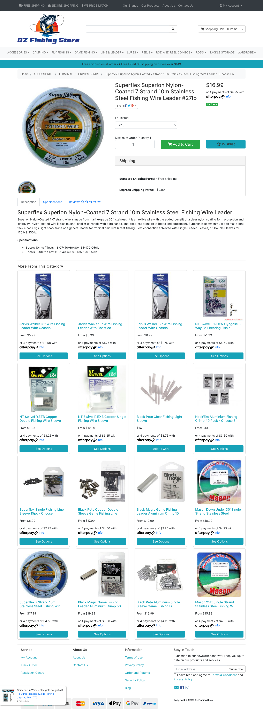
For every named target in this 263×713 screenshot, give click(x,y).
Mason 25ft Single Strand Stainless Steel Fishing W (214, 604)
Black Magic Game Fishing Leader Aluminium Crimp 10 (158, 511)
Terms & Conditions (224, 675)
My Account (29, 657)
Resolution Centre (32, 672)
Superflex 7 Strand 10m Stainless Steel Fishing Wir (40, 604)
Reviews (75, 202)
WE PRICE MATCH (95, 5)
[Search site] (173, 28)
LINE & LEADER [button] (111, 52)
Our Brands (130, 5)
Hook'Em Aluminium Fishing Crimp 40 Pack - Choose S (216, 419)
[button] (231, 5)
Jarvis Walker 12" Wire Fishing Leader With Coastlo (159, 326)
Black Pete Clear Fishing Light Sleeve (159, 419)
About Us (169, 5)
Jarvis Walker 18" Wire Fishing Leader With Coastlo (42, 326)
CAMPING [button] (39, 52)
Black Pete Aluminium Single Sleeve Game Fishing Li (158, 604)
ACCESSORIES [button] (17, 52)
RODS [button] (200, 52)
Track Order (29, 665)
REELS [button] (146, 52)
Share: (121, 105)
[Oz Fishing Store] (48, 28)
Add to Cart (182, 144)
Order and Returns (137, 672)
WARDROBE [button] (246, 52)
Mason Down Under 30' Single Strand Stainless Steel (218, 511)
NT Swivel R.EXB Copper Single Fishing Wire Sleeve (102, 419)
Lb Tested (122, 117)
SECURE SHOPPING (64, 5)
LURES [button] (131, 52)
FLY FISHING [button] (60, 52)
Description (28, 202)
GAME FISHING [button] (85, 52)
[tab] (28, 202)
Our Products (150, 5)
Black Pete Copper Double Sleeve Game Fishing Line (98, 511)
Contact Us (185, 5)
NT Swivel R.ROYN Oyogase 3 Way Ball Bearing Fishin (218, 326)
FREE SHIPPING (34, 5)
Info (228, 96)
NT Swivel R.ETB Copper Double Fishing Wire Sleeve (40, 419)
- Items (221, 29)
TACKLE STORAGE (222, 52)
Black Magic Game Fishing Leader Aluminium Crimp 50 (99, 604)
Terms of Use (134, 657)
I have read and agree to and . (208, 677)
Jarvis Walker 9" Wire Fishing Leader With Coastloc (100, 326)
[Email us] (176, 687)
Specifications (52, 202)
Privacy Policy (134, 665)
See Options (44, 356)
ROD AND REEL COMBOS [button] (173, 52)
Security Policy (135, 680)
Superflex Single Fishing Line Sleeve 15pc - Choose (42, 511)
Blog (128, 688)
